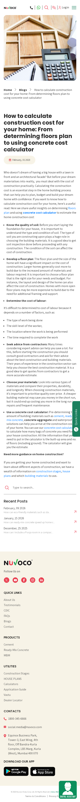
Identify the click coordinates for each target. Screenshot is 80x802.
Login (65, 7)
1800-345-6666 (17, 719)
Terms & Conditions (35, 796)
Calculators (11, 684)
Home (8, 90)
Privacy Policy (56, 796)
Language (54, 8)
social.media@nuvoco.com (25, 727)
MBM (7, 655)
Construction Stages (16, 673)
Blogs (23, 90)
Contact (9, 627)
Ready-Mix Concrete (16, 650)
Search (46, 7)
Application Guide (15, 689)
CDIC (7, 610)
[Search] (46, 7)
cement (59, 416)
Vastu (7, 695)
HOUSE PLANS (13, 679)
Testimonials (12, 605)
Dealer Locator (13, 700)
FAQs (7, 616)
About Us (9, 600)
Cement (9, 644)
